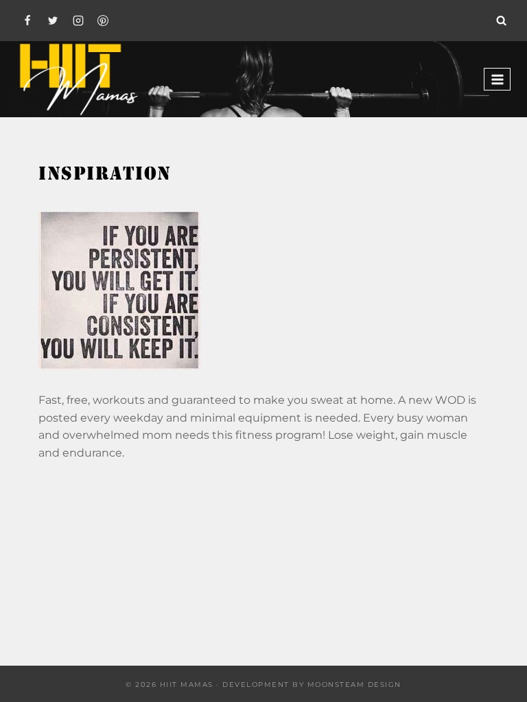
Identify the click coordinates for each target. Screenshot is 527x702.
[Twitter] (53, 21)
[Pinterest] (103, 21)
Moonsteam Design (354, 684)
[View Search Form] (502, 20)
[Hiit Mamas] (78, 79)
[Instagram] (78, 21)
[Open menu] (497, 79)
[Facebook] (27, 21)
